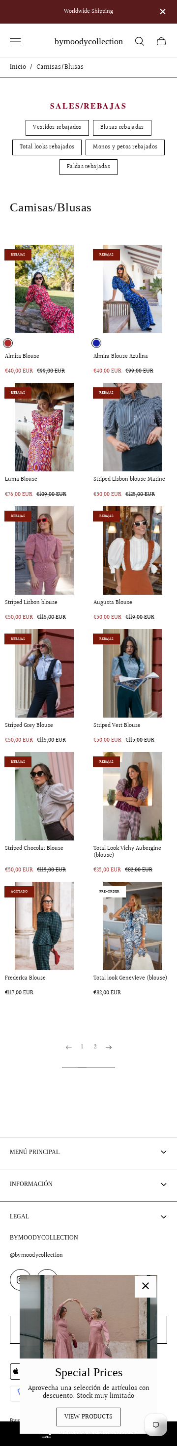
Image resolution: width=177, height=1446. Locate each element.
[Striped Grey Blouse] (44, 673)
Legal (19, 1216)
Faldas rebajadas (88, 167)
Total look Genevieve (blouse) (130, 978)
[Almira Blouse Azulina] (132, 289)
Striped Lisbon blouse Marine (129, 479)
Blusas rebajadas (122, 127)
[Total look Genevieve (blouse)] (132, 926)
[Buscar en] (139, 41)
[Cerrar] (145, 1287)
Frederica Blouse (25, 978)
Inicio (18, 67)
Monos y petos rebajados (125, 147)
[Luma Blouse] (44, 427)
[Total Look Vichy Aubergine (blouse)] (132, 796)
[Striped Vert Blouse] (132, 673)
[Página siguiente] (108, 1056)
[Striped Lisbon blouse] (44, 550)
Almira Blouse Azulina (120, 356)
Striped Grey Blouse (29, 726)
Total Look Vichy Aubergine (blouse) (127, 852)
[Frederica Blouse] (44, 926)
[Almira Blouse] (44, 289)
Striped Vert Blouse (117, 726)
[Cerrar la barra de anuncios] (162, 11)
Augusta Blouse (112, 603)
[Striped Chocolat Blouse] (44, 796)
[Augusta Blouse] (132, 550)
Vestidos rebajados (57, 127)
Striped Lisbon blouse (31, 603)
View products (88, 1417)
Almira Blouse (22, 356)
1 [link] (82, 1048)
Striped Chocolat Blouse (34, 848)
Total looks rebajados (47, 147)
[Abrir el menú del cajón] (15, 41)
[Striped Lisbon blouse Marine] (132, 427)
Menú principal (34, 1152)
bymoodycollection (89, 41)
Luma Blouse (21, 479)
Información (31, 1184)
